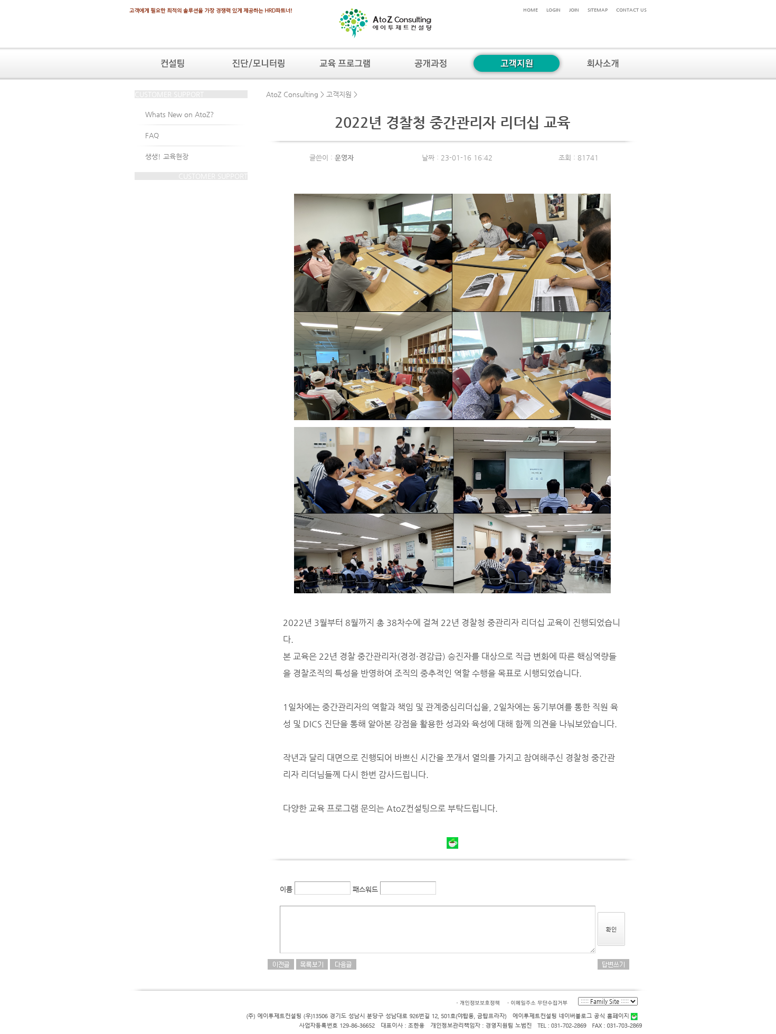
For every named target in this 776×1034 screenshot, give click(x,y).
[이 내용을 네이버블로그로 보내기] (452, 846)
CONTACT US (631, 10)
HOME (530, 10)
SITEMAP (598, 10)
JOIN (574, 10)
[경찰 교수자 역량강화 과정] (281, 963)
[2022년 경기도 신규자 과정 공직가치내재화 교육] (343, 963)
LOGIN (553, 10)
